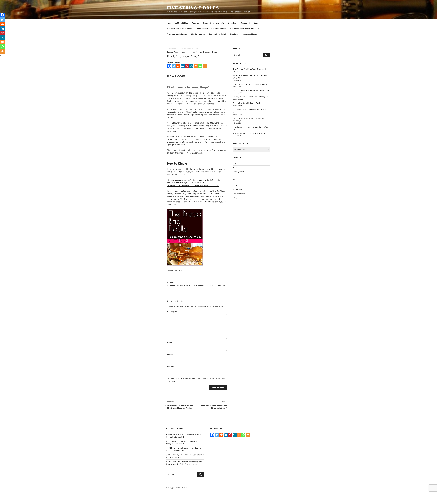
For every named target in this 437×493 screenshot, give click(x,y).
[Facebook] (169, 66)
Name (170, 343)
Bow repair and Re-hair (217, 34)
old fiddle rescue (188, 286)
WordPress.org (238, 198)
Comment (172, 312)
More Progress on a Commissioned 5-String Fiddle (251, 127)
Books (256, 23)
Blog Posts (234, 34)
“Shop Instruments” (198, 34)
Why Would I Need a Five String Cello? (244, 28)
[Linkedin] (183, 66)
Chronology (232, 23)
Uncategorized (238, 172)
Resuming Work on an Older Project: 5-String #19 (251, 84)
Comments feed (239, 194)
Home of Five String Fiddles (177, 23)
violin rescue (218, 286)
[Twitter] (174, 66)
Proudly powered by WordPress (177, 488)
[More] (205, 66)
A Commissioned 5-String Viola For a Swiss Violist (251, 90)
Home (235, 167)
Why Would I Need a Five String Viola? (211, 28)
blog (172, 283)
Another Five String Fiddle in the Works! (247, 103)
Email (170, 355)
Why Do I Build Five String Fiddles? (180, 28)
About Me (195, 23)
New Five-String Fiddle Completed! (185, 464)
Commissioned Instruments (213, 23)
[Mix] (196, 66)
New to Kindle (177, 163)
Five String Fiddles (193, 7)
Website (170, 366)
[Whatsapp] (200, 66)
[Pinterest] (187, 66)
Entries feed (237, 189)
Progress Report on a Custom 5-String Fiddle (249, 133)
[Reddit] (178, 66)
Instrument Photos (249, 34)
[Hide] (1, 56)
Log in (235, 185)
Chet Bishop (192, 49)
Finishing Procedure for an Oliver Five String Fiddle (251, 97)
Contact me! (245, 23)
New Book (174, 286)
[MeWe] (191, 66)
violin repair (204, 286)
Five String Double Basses (177, 34)
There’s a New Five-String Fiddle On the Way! (249, 69)
